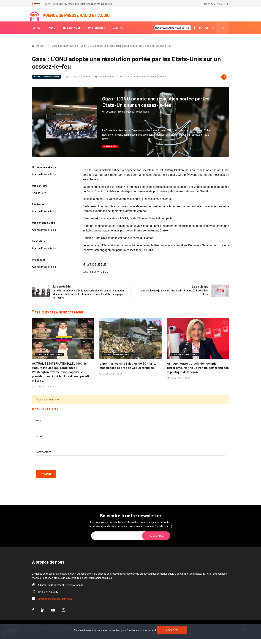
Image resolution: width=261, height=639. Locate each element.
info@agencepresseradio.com (55, 598)
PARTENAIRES (96, 27)
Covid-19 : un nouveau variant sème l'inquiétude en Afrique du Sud (78, 3)
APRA (36, 27)
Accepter (171, 630)
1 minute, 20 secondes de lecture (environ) (144, 76)
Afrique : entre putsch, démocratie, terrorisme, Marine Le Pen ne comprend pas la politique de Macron (198, 367)
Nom (38, 420)
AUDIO (51, 27)
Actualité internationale (46, 77)
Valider (46, 473)
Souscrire (156, 535)
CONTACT (119, 27)
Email (39, 436)
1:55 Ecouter (110, 146)
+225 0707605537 (48, 592)
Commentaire (43, 451)
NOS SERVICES (71, 27)
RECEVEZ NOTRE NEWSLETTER (173, 27)
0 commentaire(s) (106, 76)
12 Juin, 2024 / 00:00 (79, 76)
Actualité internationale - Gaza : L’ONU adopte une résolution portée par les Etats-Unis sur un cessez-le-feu (111, 45)
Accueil (40, 45)
